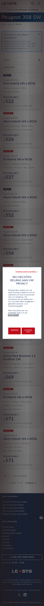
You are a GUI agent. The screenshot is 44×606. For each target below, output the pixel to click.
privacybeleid (13, 315)
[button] (27, 272)
